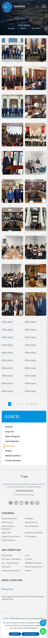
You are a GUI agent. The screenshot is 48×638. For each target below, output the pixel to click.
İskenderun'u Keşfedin (34, 532)
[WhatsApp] (43, 631)
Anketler (28, 570)
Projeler (8, 450)
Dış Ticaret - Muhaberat (11, 559)
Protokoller (29, 518)
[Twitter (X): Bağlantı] (27, 502)
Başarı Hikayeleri (12, 436)
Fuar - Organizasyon (10, 563)
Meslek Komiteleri (13, 455)
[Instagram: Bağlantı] (16, 502)
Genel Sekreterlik (32, 526)
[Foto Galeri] (12, 50)
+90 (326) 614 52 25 (24, 490)
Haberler (9, 426)
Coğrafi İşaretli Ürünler (11, 536)
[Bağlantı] (37, 6)
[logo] (13, 7)
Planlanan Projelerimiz (11, 570)
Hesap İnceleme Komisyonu (8, 527)
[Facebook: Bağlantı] (21, 502)
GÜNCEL (23, 28)
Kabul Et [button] (15, 634)
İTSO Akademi (30, 536)
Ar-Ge (27, 555)
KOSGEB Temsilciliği (33, 563)
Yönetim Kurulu (31, 522)
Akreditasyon (7, 555)
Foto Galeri (10, 446)
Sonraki (33, 403)
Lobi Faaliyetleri (12, 441)
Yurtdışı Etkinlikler (13, 460)
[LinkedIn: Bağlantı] (32, 502)
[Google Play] (8, 589)
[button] (45, 620)
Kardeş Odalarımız (9, 518)
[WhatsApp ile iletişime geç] (37, 502)
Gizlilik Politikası (8, 540)
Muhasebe (6, 566)
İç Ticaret (28, 559)
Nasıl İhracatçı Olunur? (34, 566)
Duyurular (9, 431)
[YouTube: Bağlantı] (11, 502)
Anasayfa (11, 28)
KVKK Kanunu (7, 522)
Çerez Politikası (30, 634)
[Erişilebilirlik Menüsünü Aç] (43, 623)
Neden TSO (6, 532)
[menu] (44, 6)
